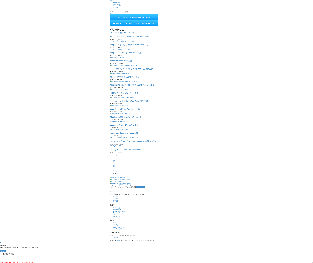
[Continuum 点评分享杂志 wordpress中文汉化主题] (123, 65)
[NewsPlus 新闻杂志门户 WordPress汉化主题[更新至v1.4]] (125, 137)
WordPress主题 (117, 2)
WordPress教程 (117, 6)
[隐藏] (0, 242)
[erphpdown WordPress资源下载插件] (121, 185)
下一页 (115, 171)
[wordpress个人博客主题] (117, 181)
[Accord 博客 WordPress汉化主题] (119, 121)
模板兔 (111, 1)
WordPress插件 (117, 4)
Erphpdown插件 (117, 209)
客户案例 (115, 224)
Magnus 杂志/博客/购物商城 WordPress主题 (129, 44)
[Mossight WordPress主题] (117, 57)
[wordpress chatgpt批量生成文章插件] (120, 179)
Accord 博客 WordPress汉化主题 (124, 125)
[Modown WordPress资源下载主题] (120, 183)
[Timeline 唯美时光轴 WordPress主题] (120, 113)
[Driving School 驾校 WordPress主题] (120, 145)
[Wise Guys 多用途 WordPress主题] (119, 105)
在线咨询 (115, 237)
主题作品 (115, 225)
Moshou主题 (116, 216)
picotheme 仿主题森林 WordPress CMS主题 (129, 100)
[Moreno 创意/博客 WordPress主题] (119, 73)
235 (114, 160)
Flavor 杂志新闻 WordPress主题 (124, 133)
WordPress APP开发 (118, 227)
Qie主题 (115, 214)
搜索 (126, 12)
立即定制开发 (140, 187)
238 (114, 165)
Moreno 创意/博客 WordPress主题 (125, 76)
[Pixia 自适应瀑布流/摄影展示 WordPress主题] (122, 33)
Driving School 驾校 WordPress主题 (125, 149)
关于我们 (115, 197)
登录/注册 (115, 7)
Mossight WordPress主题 (121, 60)
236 (114, 162)
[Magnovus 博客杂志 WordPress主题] (120, 49)
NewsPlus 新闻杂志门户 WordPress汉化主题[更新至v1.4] (135, 141)
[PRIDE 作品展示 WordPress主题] (119, 89)
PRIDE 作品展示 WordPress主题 (124, 92)
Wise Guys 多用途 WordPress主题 (125, 108)
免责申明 (115, 198)
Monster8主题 (116, 213)
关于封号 (115, 201)
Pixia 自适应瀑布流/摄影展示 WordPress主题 (129, 36)
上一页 (115, 155)
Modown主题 (116, 208)
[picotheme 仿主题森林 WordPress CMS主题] (122, 97)
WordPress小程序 (117, 229)
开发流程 (115, 200)
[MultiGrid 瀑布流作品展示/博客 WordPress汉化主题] (124, 81)
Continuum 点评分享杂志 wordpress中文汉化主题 (131, 68)
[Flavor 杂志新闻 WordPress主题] (119, 129)
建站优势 (115, 222)
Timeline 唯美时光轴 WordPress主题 (126, 117)
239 (114, 167)
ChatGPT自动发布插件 (119, 211)
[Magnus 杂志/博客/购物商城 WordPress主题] (122, 41)
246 (114, 170)
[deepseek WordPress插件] (117, 177)
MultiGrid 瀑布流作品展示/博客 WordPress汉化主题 (132, 84)
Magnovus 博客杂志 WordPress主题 (125, 52)
